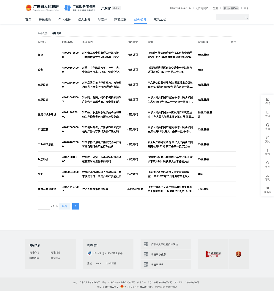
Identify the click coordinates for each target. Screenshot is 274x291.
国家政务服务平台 (180, 8)
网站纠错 (55, 252)
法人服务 (84, 19)
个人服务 (64, 19)
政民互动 (160, 19)
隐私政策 (34, 257)
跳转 (64, 206)
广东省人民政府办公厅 (89, 282)
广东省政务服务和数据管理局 (121, 282)
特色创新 (45, 19)
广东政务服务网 (79, 8)
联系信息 (111, 263)
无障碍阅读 (202, 8)
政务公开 (140, 19)
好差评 (102, 19)
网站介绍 (34, 252)
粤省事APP (157, 264)
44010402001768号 (144, 286)
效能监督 (120, 19)
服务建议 (55, 257)
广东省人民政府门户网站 (164, 244)
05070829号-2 (111, 286)
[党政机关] (239, 254)
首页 (28, 19)
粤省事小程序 (158, 254)
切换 (115, 8)
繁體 (215, 8)
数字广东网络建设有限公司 (160, 282)
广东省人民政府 (42, 8)
